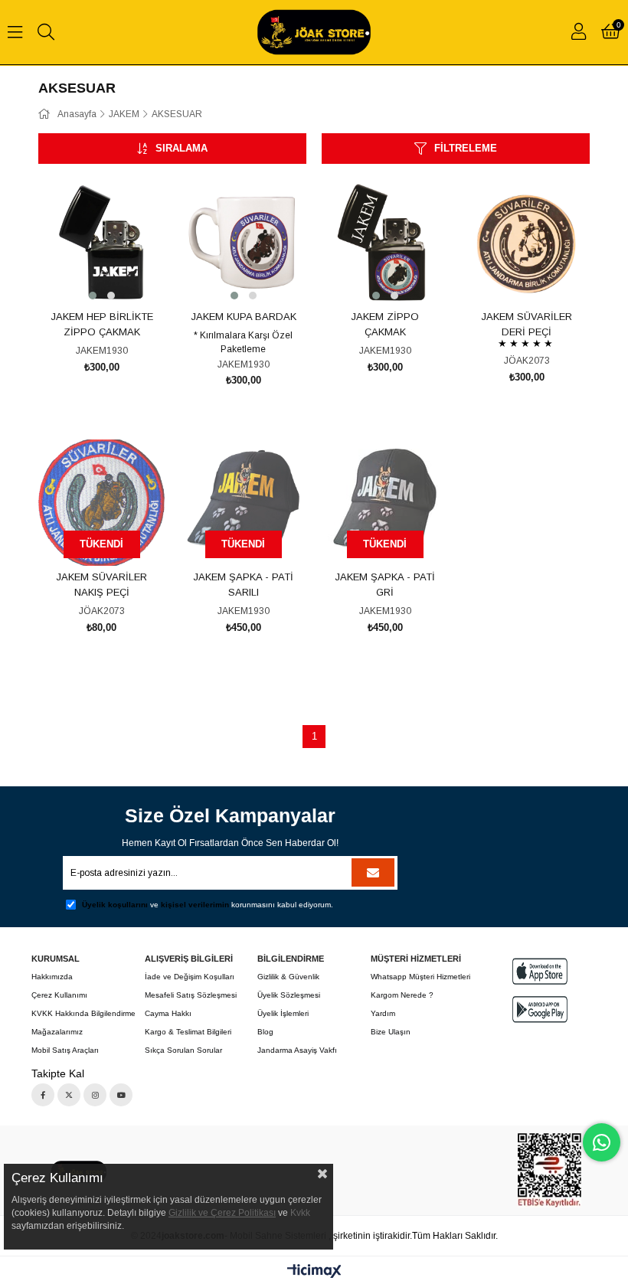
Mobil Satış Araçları (65, 1050)
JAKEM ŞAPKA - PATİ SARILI (243, 584)
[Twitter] (68, 1094)
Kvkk (300, 1212)
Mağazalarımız (57, 1032)
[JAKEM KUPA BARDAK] (243, 242)
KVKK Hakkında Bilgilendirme (83, 1013)
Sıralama (181, 148)
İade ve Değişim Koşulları (189, 976)
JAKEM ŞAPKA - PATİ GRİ (385, 584)
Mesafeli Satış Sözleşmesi (191, 995)
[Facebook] (42, 1094)
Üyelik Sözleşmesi (288, 995)
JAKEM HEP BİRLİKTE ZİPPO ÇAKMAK (102, 324)
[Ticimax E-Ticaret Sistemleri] (314, 1272)
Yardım (383, 1013)
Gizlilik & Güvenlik (288, 976)
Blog (265, 1032)
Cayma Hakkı (168, 1013)
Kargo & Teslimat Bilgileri (188, 1032)
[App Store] (540, 971)
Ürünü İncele (119, 276)
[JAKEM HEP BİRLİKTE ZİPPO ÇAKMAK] (101, 242)
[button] (92, 295)
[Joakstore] (549, 1170)
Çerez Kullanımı (59, 995)
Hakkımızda (52, 976)
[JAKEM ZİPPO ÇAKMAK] (385, 242)
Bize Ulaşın (390, 1032)
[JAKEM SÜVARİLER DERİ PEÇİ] (526, 242)
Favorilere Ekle (84, 276)
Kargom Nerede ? (402, 995)
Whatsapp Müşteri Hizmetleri (420, 976)
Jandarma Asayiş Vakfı (297, 1050)
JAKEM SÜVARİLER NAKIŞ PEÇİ (101, 584)
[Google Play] (540, 1009)
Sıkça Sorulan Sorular (183, 1050)
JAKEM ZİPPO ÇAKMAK (385, 324)
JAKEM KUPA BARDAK (243, 316)
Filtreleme (465, 148)
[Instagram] (94, 1094)
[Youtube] (121, 1094)
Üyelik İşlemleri (283, 1013)
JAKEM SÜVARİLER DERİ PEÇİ (526, 324)
